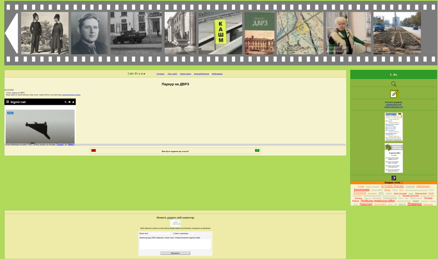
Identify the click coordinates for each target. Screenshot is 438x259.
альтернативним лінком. (71, 95)
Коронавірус (357, 196)
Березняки (362, 189)
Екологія (360, 193)
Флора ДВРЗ (380, 204)
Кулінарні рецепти (389, 196)
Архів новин (185, 74)
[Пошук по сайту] (394, 86)
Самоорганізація (404, 201)
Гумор (394, 190)
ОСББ (400, 198)
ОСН (406, 198)
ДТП (431, 190)
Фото (390, 204)
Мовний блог (428, 204)
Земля (411, 193)
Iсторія (361, 186)
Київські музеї (421, 193)
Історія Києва (392, 186)
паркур (15, 93)
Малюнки (367, 198)
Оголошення (390, 198)
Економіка (372, 193)
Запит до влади (400, 193)
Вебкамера (217, 74)
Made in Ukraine (372, 187)
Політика (428, 198)
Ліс (399, 196)
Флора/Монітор (201, 74)
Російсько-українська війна (378, 200)
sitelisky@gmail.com (393, 107)
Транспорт (366, 204)
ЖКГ (381, 193)
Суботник (424, 201)
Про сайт (172, 74)
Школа (402, 204)
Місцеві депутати (411, 195)
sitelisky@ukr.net (393, 104)
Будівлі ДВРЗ (377, 190)
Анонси (410, 186)
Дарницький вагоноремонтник (416, 190)
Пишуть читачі (416, 198)
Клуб (431, 193)
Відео (387, 190)
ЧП (395, 204)
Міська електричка (427, 196)
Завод (389, 193)
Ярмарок (415, 204)
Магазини (358, 198)
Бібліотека (423, 186)
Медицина (377, 198)
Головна (160, 74)
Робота (355, 201)
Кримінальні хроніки (372, 196)
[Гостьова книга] (394, 98)
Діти (401, 190)
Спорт (416, 201)
